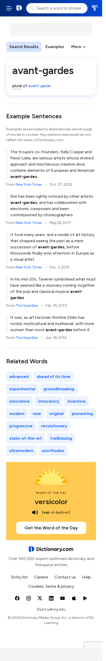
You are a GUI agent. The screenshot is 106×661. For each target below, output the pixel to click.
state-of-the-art (25, 438)
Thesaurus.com (95, 8)
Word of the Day (51, 493)
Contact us (65, 577)
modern (16, 413)
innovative (19, 401)
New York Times (29, 184)
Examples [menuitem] (55, 46)
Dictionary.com (19, 8)
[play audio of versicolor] (35, 512)
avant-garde (39, 85)
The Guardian (27, 305)
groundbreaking (58, 388)
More (76, 46)
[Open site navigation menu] (9, 8)
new (37, 413)
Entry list (19, 577)
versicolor (51, 501)
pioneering (82, 413)
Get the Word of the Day (51, 528)
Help (86, 577)
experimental (22, 388)
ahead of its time (53, 376)
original (56, 413)
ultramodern (21, 450)
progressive (21, 425)
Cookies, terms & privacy (51, 586)
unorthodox (53, 450)
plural (17, 85)
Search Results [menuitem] (23, 46)
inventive (76, 401)
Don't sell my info (51, 609)
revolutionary (54, 425)
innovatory (48, 401)
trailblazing (61, 438)
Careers (41, 577)
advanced (19, 376)
